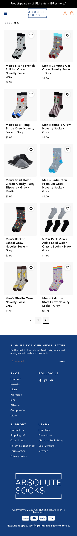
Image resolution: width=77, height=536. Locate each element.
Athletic (15, 405)
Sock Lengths (46, 446)
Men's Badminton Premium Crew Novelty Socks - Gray (54, 186)
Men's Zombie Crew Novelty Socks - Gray (56, 129)
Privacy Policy (18, 456)
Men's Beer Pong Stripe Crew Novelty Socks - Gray (20, 129)
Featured (15, 379)
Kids (12, 400)
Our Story (44, 430)
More (13, 416)
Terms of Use (18, 451)
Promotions (45, 435)
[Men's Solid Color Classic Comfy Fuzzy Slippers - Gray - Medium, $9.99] (20, 160)
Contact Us (17, 430)
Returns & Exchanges (23, 446)
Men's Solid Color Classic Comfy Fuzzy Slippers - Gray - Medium (20, 186)
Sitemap (43, 451)
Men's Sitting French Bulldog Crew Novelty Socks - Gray (20, 71)
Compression (18, 411)
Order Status (18, 441)
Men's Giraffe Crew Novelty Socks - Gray (19, 302)
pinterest (51, 380)
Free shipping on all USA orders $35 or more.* (38, 4)
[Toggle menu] (7, 13)
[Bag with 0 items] (72, 13)
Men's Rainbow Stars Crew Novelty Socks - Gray (56, 302)
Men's (14, 390)
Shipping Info (18, 435)
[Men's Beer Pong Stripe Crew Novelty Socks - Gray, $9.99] (20, 105)
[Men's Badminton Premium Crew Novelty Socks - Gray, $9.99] (56, 160)
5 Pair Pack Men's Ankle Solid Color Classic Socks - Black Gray (56, 245)
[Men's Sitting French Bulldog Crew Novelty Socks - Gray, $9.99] (20, 46)
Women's (16, 395)
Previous (30, 320)
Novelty (15, 384)
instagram (45, 380)
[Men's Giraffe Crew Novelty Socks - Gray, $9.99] (20, 278)
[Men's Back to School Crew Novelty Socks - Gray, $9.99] (20, 219)
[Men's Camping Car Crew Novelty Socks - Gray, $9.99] (56, 46)
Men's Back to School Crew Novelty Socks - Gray (17, 245)
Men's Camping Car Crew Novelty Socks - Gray (56, 70)
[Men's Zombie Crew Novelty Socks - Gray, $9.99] (56, 105)
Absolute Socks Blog (50, 441)
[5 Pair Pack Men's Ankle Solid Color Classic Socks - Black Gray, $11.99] (56, 219)
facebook (40, 380)
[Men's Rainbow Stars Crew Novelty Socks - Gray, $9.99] (56, 278)
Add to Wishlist (31, 35)
